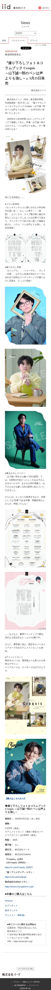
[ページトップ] (25, 969)
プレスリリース (18, 40)
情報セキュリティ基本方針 (31, 982)
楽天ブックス (11, 910)
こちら (34, 927)
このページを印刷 (40, 45)
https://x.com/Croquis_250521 (19, 867)
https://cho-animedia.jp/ (15, 877)
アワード (34, 40)
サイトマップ (33, 985)
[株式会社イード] (14, 6)
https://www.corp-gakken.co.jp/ (19, 886)
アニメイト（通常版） (15, 915)
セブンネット (11, 905)
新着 (4, 40)
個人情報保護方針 (20, 985)
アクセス (16, 982)
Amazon (9, 900)
